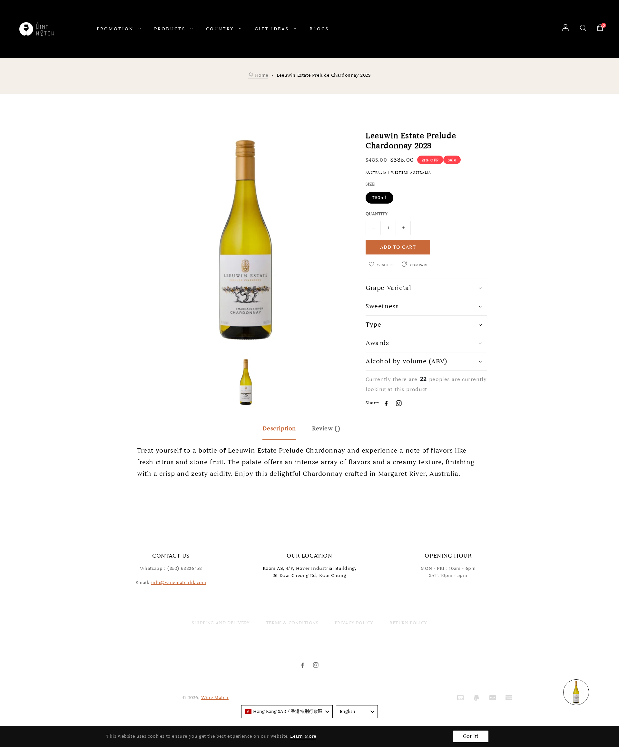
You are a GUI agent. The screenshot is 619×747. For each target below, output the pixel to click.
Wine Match (215, 697)
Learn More (303, 736)
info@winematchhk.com (178, 582)
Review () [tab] (326, 428)
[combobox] (287, 711)
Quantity (377, 213)
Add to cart (398, 247)
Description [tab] (279, 428)
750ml (379, 197)
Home (260, 75)
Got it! (470, 736)
